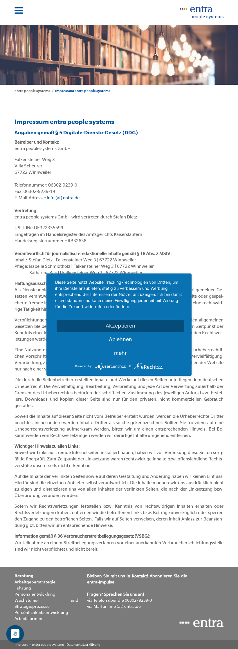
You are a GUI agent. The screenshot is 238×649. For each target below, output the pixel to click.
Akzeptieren (120, 326)
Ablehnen (120, 339)
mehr (120, 353)
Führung (23, 587)
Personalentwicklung (35, 594)
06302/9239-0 (138, 600)
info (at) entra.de (63, 197)
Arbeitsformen (28, 618)
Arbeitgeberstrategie (35, 581)
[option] (119, 53)
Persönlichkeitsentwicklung (41, 612)
